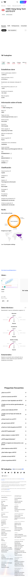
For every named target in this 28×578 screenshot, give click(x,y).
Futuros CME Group (19, 515)
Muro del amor (4, 546)
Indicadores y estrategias (6, 562)
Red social (3, 544)
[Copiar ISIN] (11, 153)
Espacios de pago (5, 567)
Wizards (3, 564)
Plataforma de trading (19, 565)
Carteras (3, 529)
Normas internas (4, 550)
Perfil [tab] (8, 25)
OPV (2, 525)
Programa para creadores (6, 549)
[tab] (4, 30)
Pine (2, 509)
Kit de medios (17, 530)
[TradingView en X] (2, 473)
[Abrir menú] (2, 2)
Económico (3, 520)
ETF (2, 502)
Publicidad (17, 571)
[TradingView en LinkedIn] (15, 473)
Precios (16, 499)
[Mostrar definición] (15, 73)
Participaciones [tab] (15, 25)
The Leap (17, 511)
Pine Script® (4, 535)
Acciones (3, 501)
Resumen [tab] (3, 25)
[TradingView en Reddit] (24, 473)
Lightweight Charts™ (19, 563)
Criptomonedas (4, 505)
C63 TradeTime (18, 537)
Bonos (2, 504)
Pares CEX (3, 507)
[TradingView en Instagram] (12, 473)
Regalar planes (18, 502)
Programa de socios (19, 573)
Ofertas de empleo (18, 528)
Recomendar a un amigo (6, 547)
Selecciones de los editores (7, 558)
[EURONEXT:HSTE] (2, 287)
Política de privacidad (19, 545)
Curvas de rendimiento (6, 530)
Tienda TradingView (19, 534)
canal (2, 289)
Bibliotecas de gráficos (19, 561)
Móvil (2, 539)
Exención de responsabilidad (18, 543)
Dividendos (3, 523)
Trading (3, 555)
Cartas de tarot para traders (21, 535)
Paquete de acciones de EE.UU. (20, 518)
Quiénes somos (18, 523)
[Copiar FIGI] (11, 158)
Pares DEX (3, 508)
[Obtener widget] (25, 307)
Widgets (16, 560)
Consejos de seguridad (19, 550)
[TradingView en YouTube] (8, 473)
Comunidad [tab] (24, 25)
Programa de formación (20, 575)
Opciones (3, 532)
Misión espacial (18, 524)
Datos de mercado (18, 501)
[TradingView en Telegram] (18, 473)
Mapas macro (4, 533)
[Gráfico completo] (25, 30)
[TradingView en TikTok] (21, 473)
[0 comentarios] (7, 301)
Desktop (3, 540)
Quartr (8, 489)
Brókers (16, 508)
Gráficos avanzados (19, 564)
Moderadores (4, 551)
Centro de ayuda (18, 527)
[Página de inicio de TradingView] (5, 2)
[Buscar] (17, 2)
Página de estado (18, 555)
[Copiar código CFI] (6, 162)
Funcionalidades (18, 498)
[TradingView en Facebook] (5, 473)
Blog (15, 526)
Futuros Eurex (17, 516)
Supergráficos (4, 497)
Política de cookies (18, 546)
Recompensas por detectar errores (20, 553)
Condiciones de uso (19, 541)
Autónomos (3, 565)
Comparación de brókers (20, 509)
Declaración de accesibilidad (18, 549)
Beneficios (3, 522)
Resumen (16, 506)
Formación (3, 557)
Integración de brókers (19, 572)
